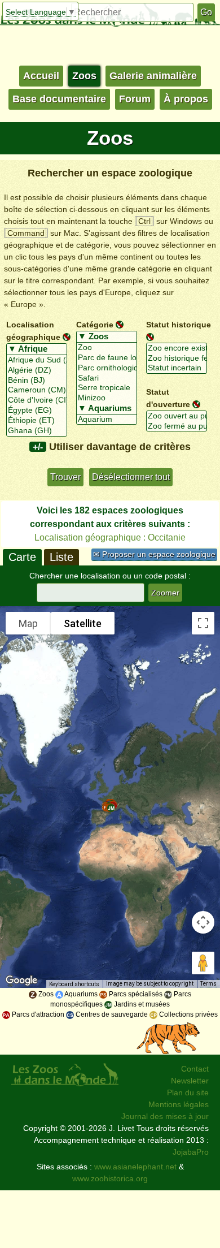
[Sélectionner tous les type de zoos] (107, 337)
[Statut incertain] (176, 368)
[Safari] (107, 378)
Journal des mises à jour (165, 1116)
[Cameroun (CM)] (37, 390)
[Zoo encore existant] (176, 348)
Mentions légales (178, 1104)
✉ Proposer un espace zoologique (154, 554)
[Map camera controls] (203, 922)
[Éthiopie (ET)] (37, 421)
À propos (186, 99)
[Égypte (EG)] (37, 410)
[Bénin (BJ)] (37, 380)
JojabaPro (191, 1151)
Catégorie (94, 324)
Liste (61, 557)
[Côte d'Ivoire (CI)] (37, 400)
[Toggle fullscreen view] (203, 623)
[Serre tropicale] (107, 388)
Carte (22, 557)
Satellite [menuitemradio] (83, 623)
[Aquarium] (107, 419)
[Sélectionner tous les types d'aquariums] (107, 408)
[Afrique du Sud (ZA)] (37, 360)
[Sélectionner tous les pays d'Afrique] (37, 349)
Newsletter (190, 1080)
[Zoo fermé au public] (176, 426)
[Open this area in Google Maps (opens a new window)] (21, 980)
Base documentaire (59, 99)
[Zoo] (107, 348)
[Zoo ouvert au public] (176, 416)
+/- (38, 447)
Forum (135, 99)
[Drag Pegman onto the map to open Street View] (203, 963)
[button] (111, 808)
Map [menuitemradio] (28, 623)
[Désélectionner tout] (67, 336)
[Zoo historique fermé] (176, 358)
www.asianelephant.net (135, 1166)
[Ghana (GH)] (37, 431)
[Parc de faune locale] (107, 358)
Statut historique (178, 324)
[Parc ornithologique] (107, 368)
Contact (195, 1068)
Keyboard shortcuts (74, 984)
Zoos (84, 75)
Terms (208, 984)
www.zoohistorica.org (110, 1178)
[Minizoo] (107, 398)
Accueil (41, 75)
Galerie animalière (153, 75)
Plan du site (188, 1092)
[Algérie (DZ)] (37, 370)
